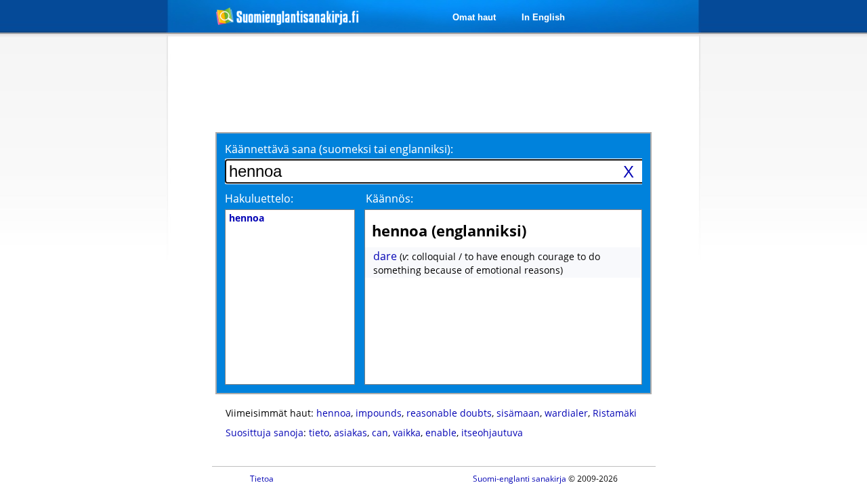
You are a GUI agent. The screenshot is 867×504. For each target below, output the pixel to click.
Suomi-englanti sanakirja (519, 478)
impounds (379, 412)
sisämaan (518, 412)
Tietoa (262, 478)
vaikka (407, 432)
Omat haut (474, 17)
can (380, 432)
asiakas (350, 432)
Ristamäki (615, 412)
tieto (319, 432)
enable (441, 432)
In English (543, 17)
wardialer (566, 412)
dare (385, 256)
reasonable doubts (449, 412)
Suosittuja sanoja (264, 432)
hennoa (333, 412)
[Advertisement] (96, 256)
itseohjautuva (492, 432)
